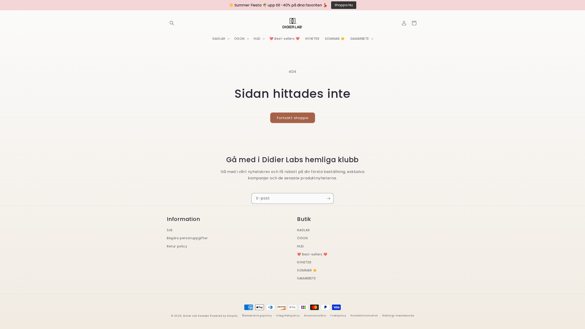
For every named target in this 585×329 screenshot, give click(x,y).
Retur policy (177, 246)
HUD (300, 246)
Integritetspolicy (288, 315)
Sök (170, 230)
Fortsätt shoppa (292, 117)
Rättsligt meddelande (398, 315)
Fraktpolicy (338, 315)
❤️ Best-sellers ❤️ (312, 254)
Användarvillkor (315, 315)
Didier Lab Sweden (196, 316)
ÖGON (302, 238)
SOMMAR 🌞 (307, 270)
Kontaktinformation (364, 315)
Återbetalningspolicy (257, 315)
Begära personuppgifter (187, 238)
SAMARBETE (306, 278)
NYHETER (304, 262)
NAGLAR (303, 230)
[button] (172, 23)
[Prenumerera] (328, 198)
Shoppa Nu (344, 5)
